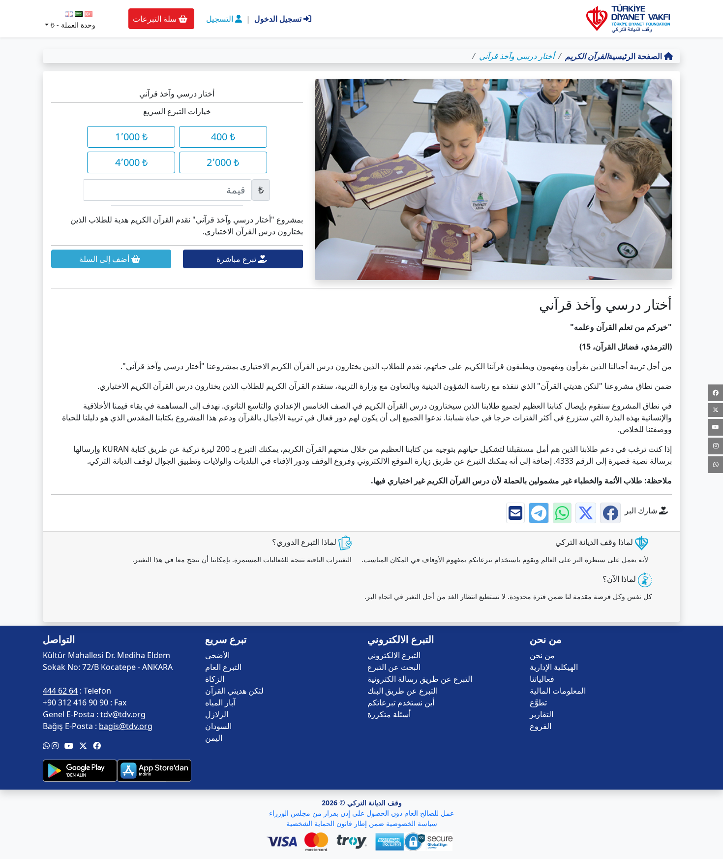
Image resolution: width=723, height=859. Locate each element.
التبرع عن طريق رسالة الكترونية (419, 678)
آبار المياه (220, 702)
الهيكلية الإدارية (554, 667)
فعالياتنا (542, 678)
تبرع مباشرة (237, 259)
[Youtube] (715, 427)
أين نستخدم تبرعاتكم (400, 702)
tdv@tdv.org (123, 714)
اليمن (213, 737)
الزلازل (216, 714)
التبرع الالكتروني (394, 655)
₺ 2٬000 (223, 162)
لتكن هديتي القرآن (234, 690)
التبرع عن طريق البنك (402, 690)
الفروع (540, 726)
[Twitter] (715, 410)
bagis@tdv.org (125, 726)
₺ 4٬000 (131, 162)
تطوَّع (538, 702)
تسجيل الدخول (278, 18)
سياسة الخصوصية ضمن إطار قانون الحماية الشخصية (361, 823)
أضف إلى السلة (105, 259)
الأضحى (217, 655)
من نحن (542, 655)
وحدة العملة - (73, 25)
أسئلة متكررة (389, 714)
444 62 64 (60, 690)
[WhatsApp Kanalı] (715, 464)
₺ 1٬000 (131, 136)
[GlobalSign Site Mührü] (430, 841)
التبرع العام (223, 667)
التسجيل (220, 18)
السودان (218, 726)
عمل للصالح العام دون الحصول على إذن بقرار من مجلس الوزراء (361, 813)
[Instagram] (715, 446)
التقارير (541, 714)
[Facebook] (715, 392)
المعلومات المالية (558, 690)
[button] (97, 745)
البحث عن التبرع (394, 667)
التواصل (59, 639)
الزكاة (214, 678)
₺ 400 (223, 136)
